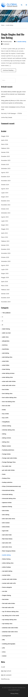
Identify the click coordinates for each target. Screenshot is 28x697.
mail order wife (6, 543)
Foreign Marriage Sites (9, 462)
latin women (6, 523)
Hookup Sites (6, 478)
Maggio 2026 (5, 136)
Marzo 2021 (4, 237)
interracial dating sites (9, 498)
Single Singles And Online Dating (13, 35)
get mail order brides (8, 470)
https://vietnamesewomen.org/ (11, 486)
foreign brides (6, 454)
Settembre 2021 (5, 213)
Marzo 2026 (4, 144)
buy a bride (5, 413)
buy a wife (5, 417)
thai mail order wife (8, 607)
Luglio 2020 (4, 269)
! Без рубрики (6, 313)
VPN (3, 640)
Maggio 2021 (5, 229)
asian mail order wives (8, 385)
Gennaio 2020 (5, 293)
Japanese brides (7, 502)
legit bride (5, 531)
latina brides (6, 527)
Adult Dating (6, 329)
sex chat (4, 591)
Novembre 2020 (5, 253)
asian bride (5, 361)
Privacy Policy (14, 693)
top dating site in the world (10, 615)
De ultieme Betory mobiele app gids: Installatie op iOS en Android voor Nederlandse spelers (13, 94)
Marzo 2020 (4, 285)
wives (4, 652)
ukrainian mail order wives (10, 631)
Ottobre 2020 (5, 257)
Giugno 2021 (4, 225)
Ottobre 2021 (5, 209)
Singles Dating (6, 595)
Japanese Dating (7, 506)
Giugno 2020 (4, 273)
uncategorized (6, 636)
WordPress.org (5, 679)
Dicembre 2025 (5, 156)
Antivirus (5, 345)
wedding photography (8, 644)
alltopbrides (5, 341)
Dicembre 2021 (5, 201)
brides (4, 409)
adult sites (5, 337)
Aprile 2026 (4, 140)
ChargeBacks (6, 422)
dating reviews (6, 438)
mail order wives (7, 547)
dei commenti (6, 675)
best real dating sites (8, 401)
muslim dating (22, 41)
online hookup (6, 567)
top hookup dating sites (9, 619)
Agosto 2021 (5, 217)
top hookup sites (7, 623)
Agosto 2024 (5, 189)
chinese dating (6, 426)
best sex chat (6, 405)
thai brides (5, 599)
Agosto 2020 (5, 265)
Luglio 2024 (4, 193)
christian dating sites (8, 430)
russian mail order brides (9, 579)
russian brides (6, 575)
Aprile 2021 (4, 233)
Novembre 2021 (5, 205)
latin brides (5, 510)
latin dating (5, 514)
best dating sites (7, 393)
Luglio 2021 (4, 221)
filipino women (6, 446)
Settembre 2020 (5, 261)
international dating (8, 490)
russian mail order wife (9, 583)
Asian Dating (6, 369)
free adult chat (6, 466)
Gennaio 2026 (5, 152)
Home (2, 25)
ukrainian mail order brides (10, 627)
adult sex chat (6, 333)
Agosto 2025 (5, 172)
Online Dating (6, 559)
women (4, 656)
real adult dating (7, 571)
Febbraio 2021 (5, 241)
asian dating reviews (8, 373)
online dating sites (7, 563)
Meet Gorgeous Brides (8, 551)
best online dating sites (9, 397)
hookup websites (7, 482)
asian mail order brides (9, 381)
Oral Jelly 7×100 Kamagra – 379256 (11, 113)
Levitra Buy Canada (6, 117)
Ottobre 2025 (5, 164)
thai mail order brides (8, 603)
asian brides (5, 365)
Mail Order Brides (7, 539)
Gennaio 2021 (5, 245)
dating (4, 434)
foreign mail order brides (9, 458)
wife (3, 648)
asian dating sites (7, 377)
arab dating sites (7, 357)
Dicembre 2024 (5, 176)
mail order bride (7, 535)
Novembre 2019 (5, 302)
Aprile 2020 (4, 281)
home (3, 474)
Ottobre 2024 (5, 184)
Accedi (3, 667)
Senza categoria (7, 587)
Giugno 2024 (4, 197)
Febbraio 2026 (5, 148)
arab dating (5, 353)
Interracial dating (7, 494)
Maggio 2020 (5, 277)
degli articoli (6, 671)
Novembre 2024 (5, 180)
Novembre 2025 (5, 160)
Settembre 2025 (5, 168)
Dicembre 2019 (5, 297)
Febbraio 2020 (5, 289)
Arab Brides (5, 349)
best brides (5, 389)
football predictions (8, 450)
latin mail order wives (8, 518)
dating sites (5, 442)
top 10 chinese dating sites (10, 611)
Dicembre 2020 (5, 249)
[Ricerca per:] (8, 80)
